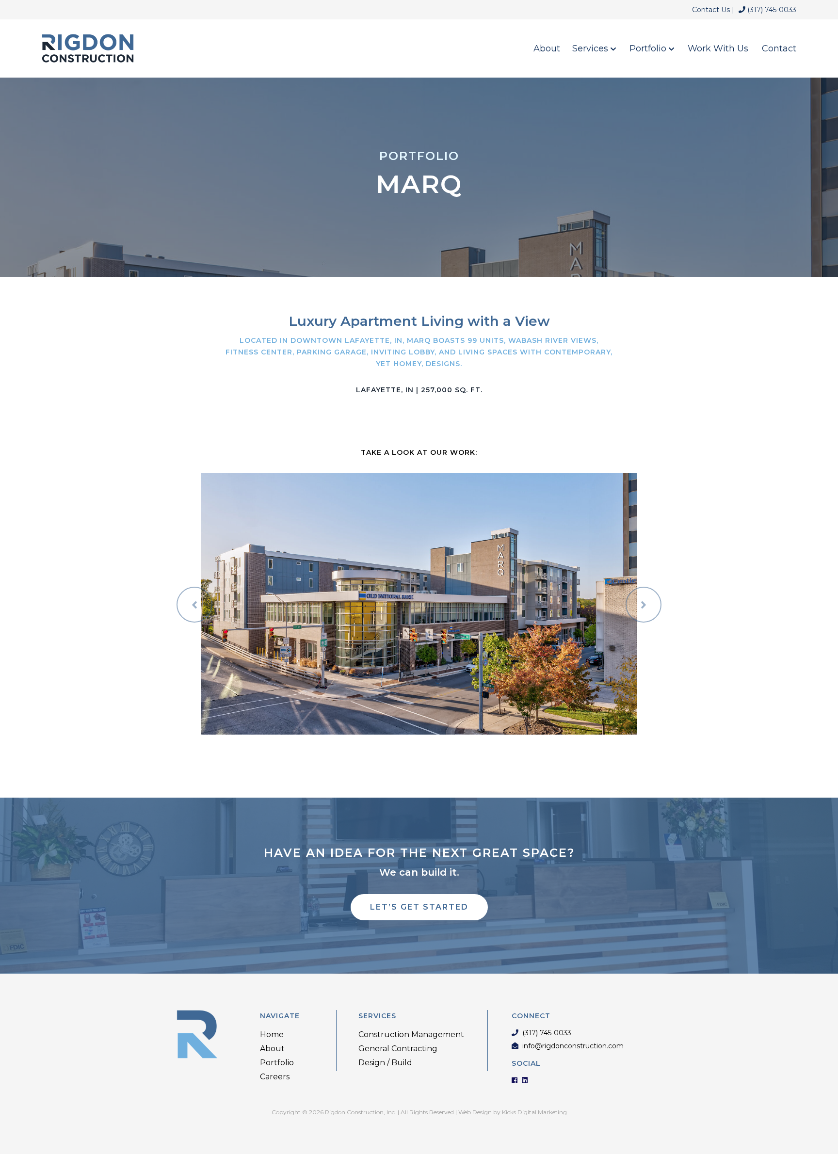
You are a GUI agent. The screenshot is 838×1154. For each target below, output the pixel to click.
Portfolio (649, 48)
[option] (419, 604)
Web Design (475, 1112)
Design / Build (385, 1062)
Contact (779, 48)
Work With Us (718, 48)
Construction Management (411, 1034)
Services (591, 48)
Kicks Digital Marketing (534, 1112)
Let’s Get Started (419, 907)
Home (272, 1034)
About (546, 48)
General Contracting (397, 1048)
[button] (194, 605)
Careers (275, 1076)
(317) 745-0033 (770, 9)
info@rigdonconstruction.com (573, 1046)
